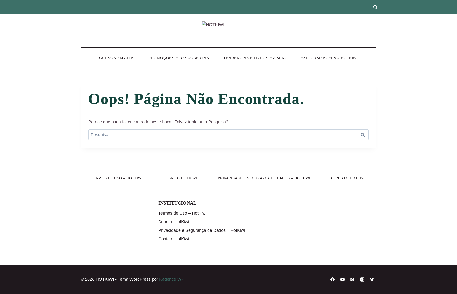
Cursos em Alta (116, 58)
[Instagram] (362, 279)
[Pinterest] (352, 279)
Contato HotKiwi (348, 178)
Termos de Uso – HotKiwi (117, 178)
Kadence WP (171, 279)
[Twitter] (372, 279)
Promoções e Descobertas (178, 58)
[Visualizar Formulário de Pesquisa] (375, 7)
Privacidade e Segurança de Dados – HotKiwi (264, 178)
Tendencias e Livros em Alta (255, 58)
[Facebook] (332, 279)
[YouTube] (342, 279)
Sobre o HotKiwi (180, 178)
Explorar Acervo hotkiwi (329, 58)
